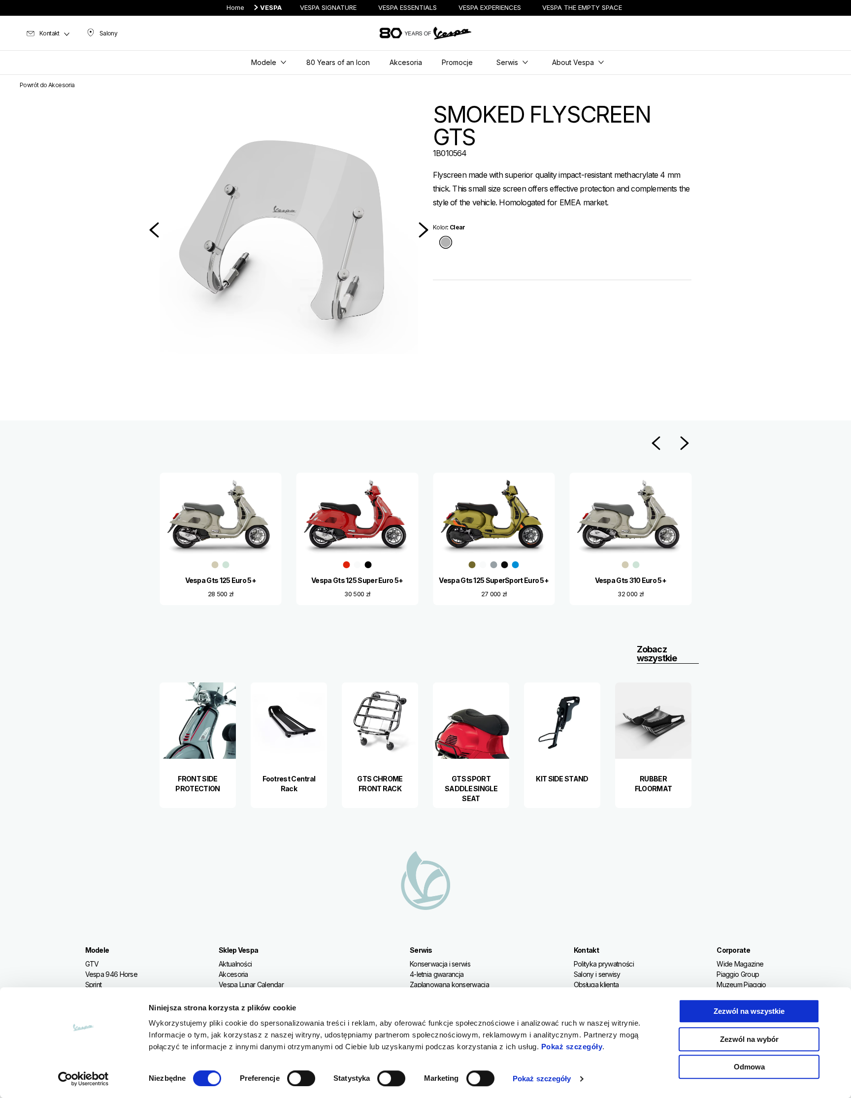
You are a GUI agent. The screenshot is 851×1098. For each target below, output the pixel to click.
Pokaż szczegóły (572, 1046)
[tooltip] (445, 243)
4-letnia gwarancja (436, 974)
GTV (92, 964)
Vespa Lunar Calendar (251, 984)
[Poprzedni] (154, 230)
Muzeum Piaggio (741, 984)
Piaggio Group (738, 974)
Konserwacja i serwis (440, 964)
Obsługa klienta (596, 984)
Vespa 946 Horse (111, 974)
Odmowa (749, 1067)
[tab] (446, 243)
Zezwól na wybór (749, 1039)
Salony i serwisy (597, 974)
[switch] (301, 1078)
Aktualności (235, 964)
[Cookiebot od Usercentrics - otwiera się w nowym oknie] (83, 1078)
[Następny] (423, 230)
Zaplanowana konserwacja (449, 984)
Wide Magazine (740, 964)
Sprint (93, 984)
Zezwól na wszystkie (749, 1011)
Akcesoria (233, 974)
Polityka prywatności (604, 964)
